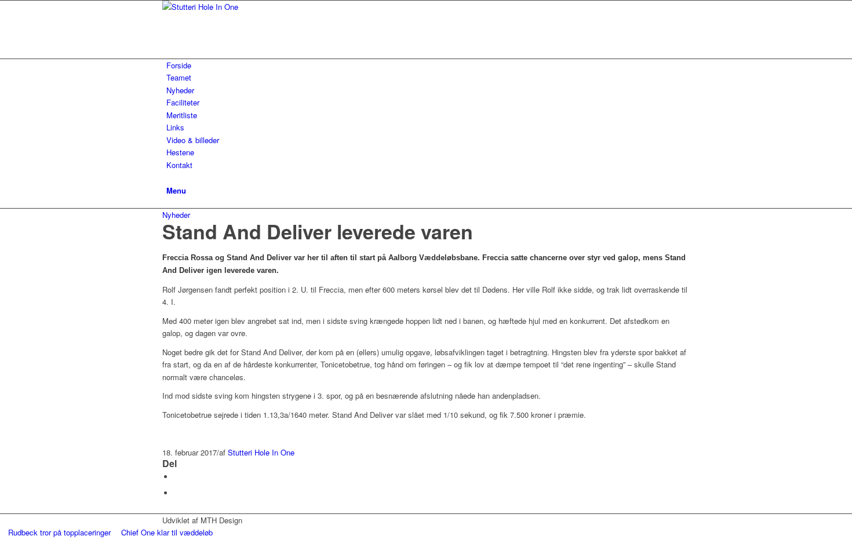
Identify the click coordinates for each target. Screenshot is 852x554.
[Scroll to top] (3, 545)
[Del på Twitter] (177, 492)
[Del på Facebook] (177, 476)
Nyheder (176, 214)
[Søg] (169, 177)
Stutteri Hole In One (261, 452)
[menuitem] (428, 65)
